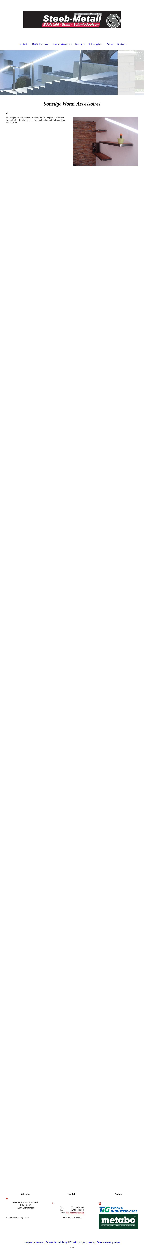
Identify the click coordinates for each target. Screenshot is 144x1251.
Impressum (39, 1242)
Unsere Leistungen (61, 44)
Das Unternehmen (40, 44)
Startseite (24, 44)
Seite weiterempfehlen (108, 1242)
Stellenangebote (95, 44)
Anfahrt (82, 1242)
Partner (109, 44)
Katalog (78, 44)
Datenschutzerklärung (57, 1242)
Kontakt (120, 44)
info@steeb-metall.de (75, 1213)
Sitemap (91, 1242)
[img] (72, 14)
